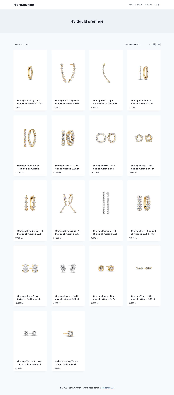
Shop (156, 4)
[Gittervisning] (154, 44)
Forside (138, 4)
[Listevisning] (159, 44)
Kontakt (148, 4)
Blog (131, 4)
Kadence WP (108, 388)
